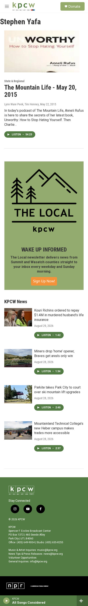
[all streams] (82, 600)
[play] (6, 601)
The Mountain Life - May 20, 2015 (40, 91)
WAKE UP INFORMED (44, 249)
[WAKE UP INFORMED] (44, 201)
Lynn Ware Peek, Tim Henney (21, 104)
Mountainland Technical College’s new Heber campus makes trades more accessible (58, 428)
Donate (74, 6)
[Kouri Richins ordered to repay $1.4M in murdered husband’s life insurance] (18, 317)
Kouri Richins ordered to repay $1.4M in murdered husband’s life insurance (59, 315)
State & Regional (14, 81)
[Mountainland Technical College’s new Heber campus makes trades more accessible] (18, 430)
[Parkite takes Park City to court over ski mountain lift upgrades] (18, 394)
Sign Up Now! (44, 281)
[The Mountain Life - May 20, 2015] (41, 51)
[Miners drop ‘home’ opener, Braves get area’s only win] (18, 358)
